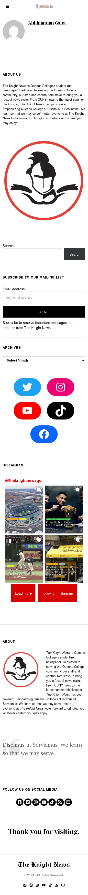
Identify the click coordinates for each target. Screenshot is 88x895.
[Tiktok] (52, 802)
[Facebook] (19, 802)
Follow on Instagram (57, 593)
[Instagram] (36, 802)
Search (8, 245)
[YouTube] (44, 802)
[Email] (68, 802)
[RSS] (60, 802)
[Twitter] (28, 802)
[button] (24, 509)
